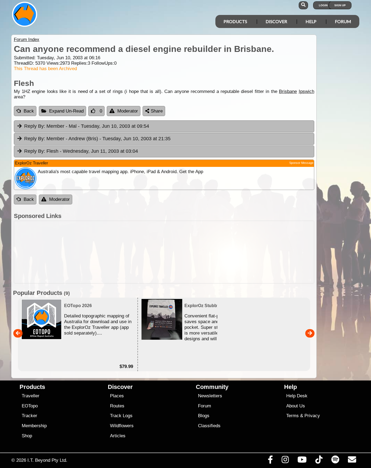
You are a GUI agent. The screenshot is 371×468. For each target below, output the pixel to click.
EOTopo (30, 405)
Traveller (30, 395)
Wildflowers (122, 425)
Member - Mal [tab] (86, 126)
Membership (34, 425)
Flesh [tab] (81, 151)
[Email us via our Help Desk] (352, 461)
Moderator (127, 111)
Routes (117, 405)
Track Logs (121, 415)
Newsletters (210, 395)
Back (29, 111)
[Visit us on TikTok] (319, 461)
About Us (295, 405)
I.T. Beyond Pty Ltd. (47, 460)
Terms (292, 415)
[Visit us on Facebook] (270, 461)
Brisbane (288, 91)
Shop (27, 435)
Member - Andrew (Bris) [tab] (97, 138)
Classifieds (209, 425)
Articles (117, 435)
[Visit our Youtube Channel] (302, 461)
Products (235, 21)
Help (311, 21)
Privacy (312, 415)
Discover (276, 21)
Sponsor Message (301, 162)
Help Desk (296, 395)
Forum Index (26, 39)
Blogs (203, 415)
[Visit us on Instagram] (285, 461)
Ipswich (306, 91)
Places (117, 395)
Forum (343, 21)
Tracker (29, 415)
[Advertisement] (190, 252)
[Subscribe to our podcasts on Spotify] (335, 461)
